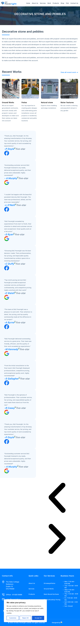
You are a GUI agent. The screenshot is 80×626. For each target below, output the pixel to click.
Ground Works (49, 589)
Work (49, 3)
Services (43, 3)
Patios (53, 583)
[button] (57, 498)
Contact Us (74, 3)
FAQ (67, 3)
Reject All (25, 618)
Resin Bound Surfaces (51, 594)
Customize (12, 618)
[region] (25, 610)
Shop (62, 3)
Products (56, 3)
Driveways (47, 583)
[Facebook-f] (3, 611)
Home (28, 3)
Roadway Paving (54, 599)
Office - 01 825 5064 (14, 595)
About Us (35, 3)
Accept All (38, 618)
